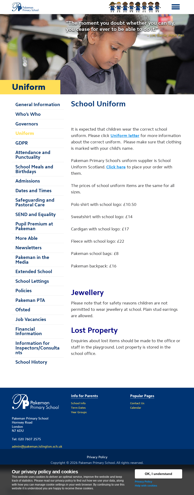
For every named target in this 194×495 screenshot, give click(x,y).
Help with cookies (146, 485)
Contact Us (137, 403)
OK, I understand (158, 474)
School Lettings (32, 281)
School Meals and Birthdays (34, 169)
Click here (116, 167)
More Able (26, 238)
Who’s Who (28, 114)
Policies (23, 290)
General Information (37, 104)
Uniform (24, 133)
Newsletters (28, 247)
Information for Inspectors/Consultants (37, 347)
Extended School (33, 271)
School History (31, 362)
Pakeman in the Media (32, 259)
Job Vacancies (30, 319)
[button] (175, 7)
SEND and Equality (35, 214)
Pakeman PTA (30, 300)
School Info (78, 403)
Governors (26, 124)
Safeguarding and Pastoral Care (34, 202)
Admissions (27, 181)
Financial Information (28, 331)
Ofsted (22, 309)
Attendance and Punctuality (32, 155)
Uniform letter (124, 135)
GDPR (21, 143)
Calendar (135, 407)
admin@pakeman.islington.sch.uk (37, 446)
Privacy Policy (143, 481)
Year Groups (79, 412)
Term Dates (78, 407)
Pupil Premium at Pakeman (34, 226)
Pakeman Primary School (97, 463)
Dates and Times (33, 190)
